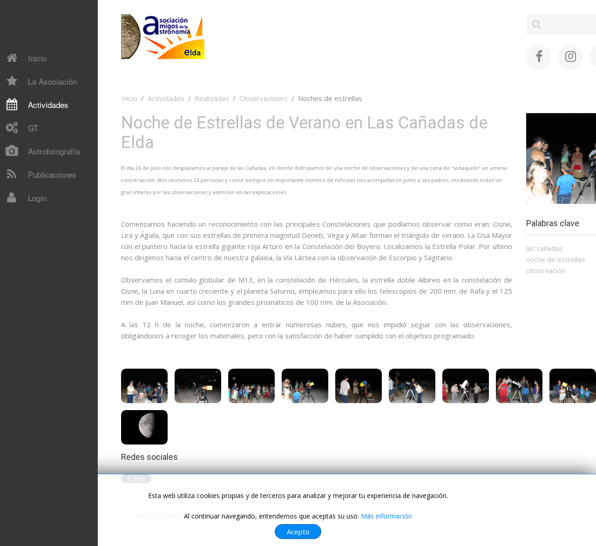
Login (37, 197)
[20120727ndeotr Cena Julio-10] (144, 427)
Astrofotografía (54, 151)
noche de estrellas (555, 259)
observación (545, 270)
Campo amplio (36, 273)
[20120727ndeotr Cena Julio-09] (572, 386)
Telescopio (31, 217)
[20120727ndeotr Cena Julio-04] (305, 386)
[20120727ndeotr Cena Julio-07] (465, 386)
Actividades (48, 104)
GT (33, 128)
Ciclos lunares (35, 257)
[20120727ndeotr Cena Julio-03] (251, 386)
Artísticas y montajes (47, 306)
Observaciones (263, 98)
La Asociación (52, 81)
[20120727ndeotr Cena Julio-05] (358, 386)
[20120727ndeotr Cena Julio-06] (412, 386)
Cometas (28, 218)
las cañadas (544, 248)
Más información (386, 516)
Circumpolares (37, 290)
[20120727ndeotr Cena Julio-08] (519, 386)
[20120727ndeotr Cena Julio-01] (144, 386)
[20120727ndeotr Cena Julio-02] (198, 386)
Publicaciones (52, 174)
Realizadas (212, 98)
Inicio (37, 58)
